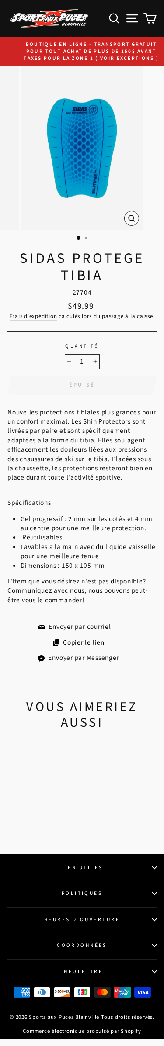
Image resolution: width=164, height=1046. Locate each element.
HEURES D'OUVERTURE (82, 919)
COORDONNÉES (82, 945)
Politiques (82, 893)
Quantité (82, 346)
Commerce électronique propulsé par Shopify (82, 1031)
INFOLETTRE (82, 971)
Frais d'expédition (33, 316)
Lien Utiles (82, 867)
